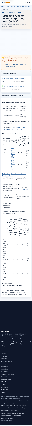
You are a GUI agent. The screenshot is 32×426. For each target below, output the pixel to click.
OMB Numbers (5, 366)
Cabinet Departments (7, 405)
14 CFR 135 (14, 128)
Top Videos (4, 359)
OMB (5, 2)
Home (2, 7)
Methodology (4, 371)
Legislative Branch (6, 416)
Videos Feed (4, 382)
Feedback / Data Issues (7, 374)
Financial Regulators (23, 408)
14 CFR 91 (11, 130)
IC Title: (4, 108)
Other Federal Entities (7, 418)
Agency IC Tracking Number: (23, 108)
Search (3, 351)
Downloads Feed (6, 379)
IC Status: (23, 115)
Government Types (6, 361)
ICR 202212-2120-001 (23, 7)
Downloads (4, 356)
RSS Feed (4, 377)
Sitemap (3, 384)
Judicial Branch (16, 416)
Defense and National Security (9, 410)
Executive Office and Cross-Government (12, 413)
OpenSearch (4, 390)
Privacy (3, 392)
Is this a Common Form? (10, 116)
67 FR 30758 (25, 189)
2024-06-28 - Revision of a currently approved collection (15, 65)
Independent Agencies (20, 405)
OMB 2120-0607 (10, 7)
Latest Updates (5, 364)
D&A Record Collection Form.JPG (14, 86)
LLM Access (4, 387)
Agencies (3, 353)
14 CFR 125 (18, 130)
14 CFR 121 (21, 128)
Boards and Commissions (8, 408)
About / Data (4, 369)
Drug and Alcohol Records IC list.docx (15, 79)
